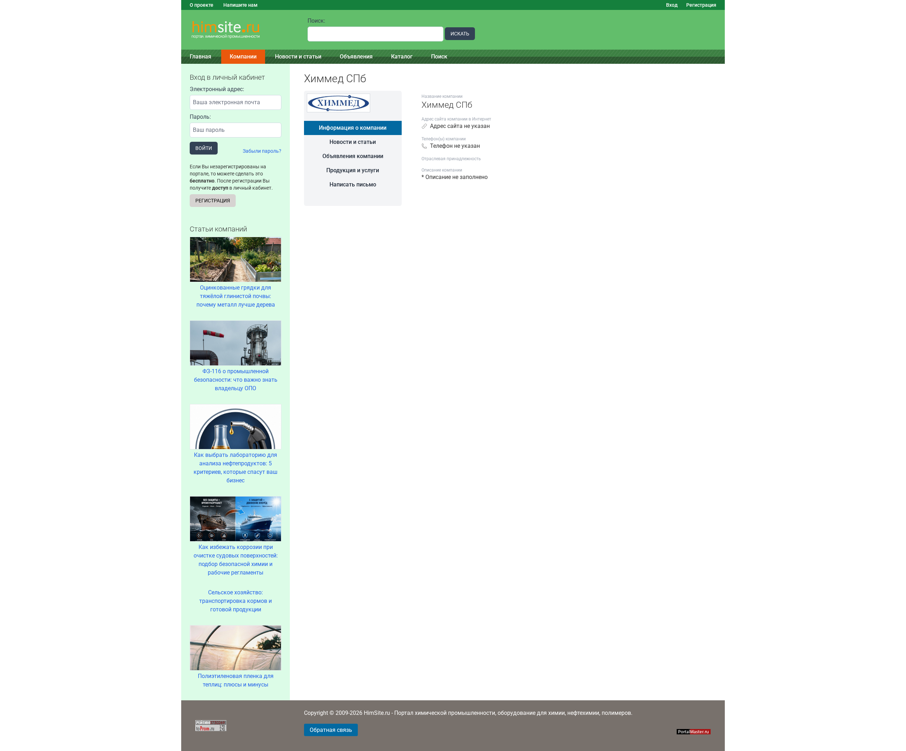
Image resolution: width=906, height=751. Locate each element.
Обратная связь (331, 730)
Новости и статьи (298, 56)
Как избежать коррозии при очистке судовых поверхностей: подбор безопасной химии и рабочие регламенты (236, 560)
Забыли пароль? (262, 151)
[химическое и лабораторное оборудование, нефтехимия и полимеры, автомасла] (240, 30)
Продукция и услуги (352, 170)
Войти (203, 148)
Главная (200, 56)
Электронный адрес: (217, 89)
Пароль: (200, 116)
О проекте (201, 5)
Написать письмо (352, 184)
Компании (243, 56)
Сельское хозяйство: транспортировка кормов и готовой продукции (235, 601)
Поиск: (316, 20)
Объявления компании (352, 156)
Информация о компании (352, 127)
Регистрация (701, 5)
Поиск (439, 56)
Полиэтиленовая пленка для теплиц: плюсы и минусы (236, 680)
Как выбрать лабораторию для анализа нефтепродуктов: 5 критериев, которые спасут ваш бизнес (235, 468)
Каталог (402, 56)
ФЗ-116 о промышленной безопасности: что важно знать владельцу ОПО (235, 380)
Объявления (356, 56)
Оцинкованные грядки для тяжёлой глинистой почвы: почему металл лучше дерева (235, 296)
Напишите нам (240, 5)
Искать (460, 34)
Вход (672, 5)
